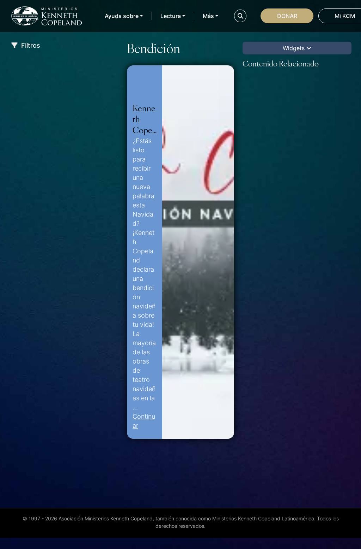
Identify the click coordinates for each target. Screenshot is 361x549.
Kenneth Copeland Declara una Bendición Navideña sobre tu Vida (144, 118)
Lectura (170, 16)
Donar (287, 16)
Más (208, 16)
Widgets (294, 48)
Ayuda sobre (122, 16)
